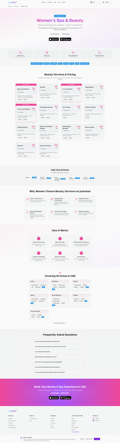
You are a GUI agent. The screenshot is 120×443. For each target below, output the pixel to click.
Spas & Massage (12, 427)
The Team (53, 423)
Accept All (97, 438)
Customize (90, 438)
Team (55, 2)
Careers (52, 427)
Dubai (73, 418)
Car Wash (10, 423)
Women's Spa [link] (24, 6)
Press (59, 2)
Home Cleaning (11, 420)
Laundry (10, 418)
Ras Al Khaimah (75, 427)
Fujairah (73, 429)
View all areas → (76, 431)
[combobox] (95, 2)
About (63, 2)
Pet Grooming (11, 425)
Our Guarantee (32, 418)
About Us (53, 418)
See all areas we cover (59, 323)
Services (44, 2)
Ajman (73, 425)
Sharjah (73, 423)
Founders (49, 2)
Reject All (82, 438)
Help (30, 420)
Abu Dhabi (74, 420)
